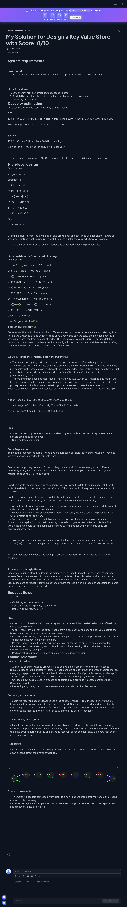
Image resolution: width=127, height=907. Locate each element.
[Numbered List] (32, 876)
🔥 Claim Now (76, 17)
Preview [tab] (28, 871)
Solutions (19, 30)
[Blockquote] (36, 876)
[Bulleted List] (28, 876)
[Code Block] (40, 876)
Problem (9, 30)
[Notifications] (115, 3)
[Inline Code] (24, 876)
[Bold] (16, 876)
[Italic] (20, 876)
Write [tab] (17, 871)
